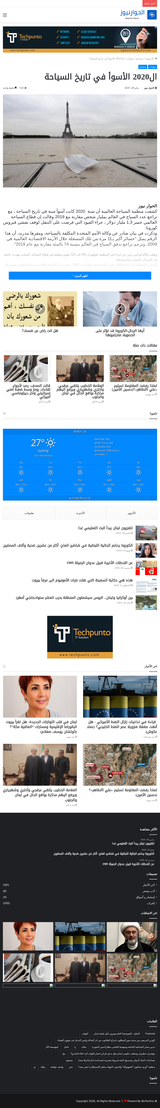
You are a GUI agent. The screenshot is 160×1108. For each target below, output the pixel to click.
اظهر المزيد (81, 275)
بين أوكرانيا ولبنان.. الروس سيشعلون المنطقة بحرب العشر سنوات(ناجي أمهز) (74, 597)
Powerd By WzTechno (140, 1101)
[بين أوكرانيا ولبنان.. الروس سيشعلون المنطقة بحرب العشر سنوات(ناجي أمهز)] (146, 602)
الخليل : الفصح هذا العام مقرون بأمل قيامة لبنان (117, 1033)
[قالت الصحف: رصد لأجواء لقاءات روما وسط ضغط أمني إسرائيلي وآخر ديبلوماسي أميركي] (26, 368)
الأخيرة (80, 513)
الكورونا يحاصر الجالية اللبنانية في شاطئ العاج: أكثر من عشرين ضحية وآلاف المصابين (68, 545)
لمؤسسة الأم (52, 1046)
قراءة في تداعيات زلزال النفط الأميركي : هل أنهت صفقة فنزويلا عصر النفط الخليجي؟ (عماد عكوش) (122, 727)
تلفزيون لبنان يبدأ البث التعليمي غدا (105, 528)
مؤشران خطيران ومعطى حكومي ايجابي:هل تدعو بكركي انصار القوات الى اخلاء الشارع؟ (113, 1053)
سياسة (139, 58)
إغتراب (151, 903)
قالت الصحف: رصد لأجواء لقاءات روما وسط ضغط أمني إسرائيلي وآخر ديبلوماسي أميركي (28, 391)
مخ (63, 1053)
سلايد (83, 1046)
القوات (85, 1033)
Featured (150, 1033)
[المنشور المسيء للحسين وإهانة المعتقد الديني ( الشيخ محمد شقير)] (132, 937)
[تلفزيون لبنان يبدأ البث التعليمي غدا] (146, 533)
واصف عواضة (57, 1066)
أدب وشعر (149, 891)
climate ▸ (80, 497)
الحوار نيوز (149, 87)
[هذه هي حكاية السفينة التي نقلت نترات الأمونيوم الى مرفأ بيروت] (146, 585)
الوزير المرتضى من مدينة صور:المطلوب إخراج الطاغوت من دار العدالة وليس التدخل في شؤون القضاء (106, 1040)
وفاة (43, 1066)
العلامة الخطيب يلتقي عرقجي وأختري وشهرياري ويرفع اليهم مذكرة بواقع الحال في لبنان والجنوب (80, 391)
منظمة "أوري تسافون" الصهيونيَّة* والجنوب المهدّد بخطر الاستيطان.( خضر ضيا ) (116, 1066)
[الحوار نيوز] (138, 15)
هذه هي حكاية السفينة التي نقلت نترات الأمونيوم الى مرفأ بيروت (82, 580)
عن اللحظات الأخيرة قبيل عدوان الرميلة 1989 (100, 562)
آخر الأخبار (149, 884)
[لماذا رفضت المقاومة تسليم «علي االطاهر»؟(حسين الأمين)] (133, 368)
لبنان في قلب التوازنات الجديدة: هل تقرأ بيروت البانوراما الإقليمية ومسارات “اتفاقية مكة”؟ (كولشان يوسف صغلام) (41, 727)
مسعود (69, 1060)
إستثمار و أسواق (145, 897)
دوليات (129, 58)
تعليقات (29, 513)
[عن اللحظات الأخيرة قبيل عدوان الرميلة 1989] (146, 567)
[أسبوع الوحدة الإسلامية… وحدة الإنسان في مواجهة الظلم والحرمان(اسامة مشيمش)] (80, 998)
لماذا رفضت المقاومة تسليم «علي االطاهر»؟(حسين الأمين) (134, 387)
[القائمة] (5, 16)
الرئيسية (150, 58)
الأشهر (132, 513)
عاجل (66, 1046)
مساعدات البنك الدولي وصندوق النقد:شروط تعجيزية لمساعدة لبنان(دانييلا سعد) (116, 1060)
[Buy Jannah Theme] (80, 39)
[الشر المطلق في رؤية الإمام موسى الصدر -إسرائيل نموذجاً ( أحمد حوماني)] (132, 998)
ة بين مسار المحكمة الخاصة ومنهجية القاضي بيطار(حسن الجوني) (123, 1046)
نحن (71, 1066)
